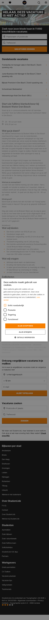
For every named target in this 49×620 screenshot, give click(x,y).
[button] (24, 337)
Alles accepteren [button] (25, 326)
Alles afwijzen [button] (25, 332)
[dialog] (24, 310)
